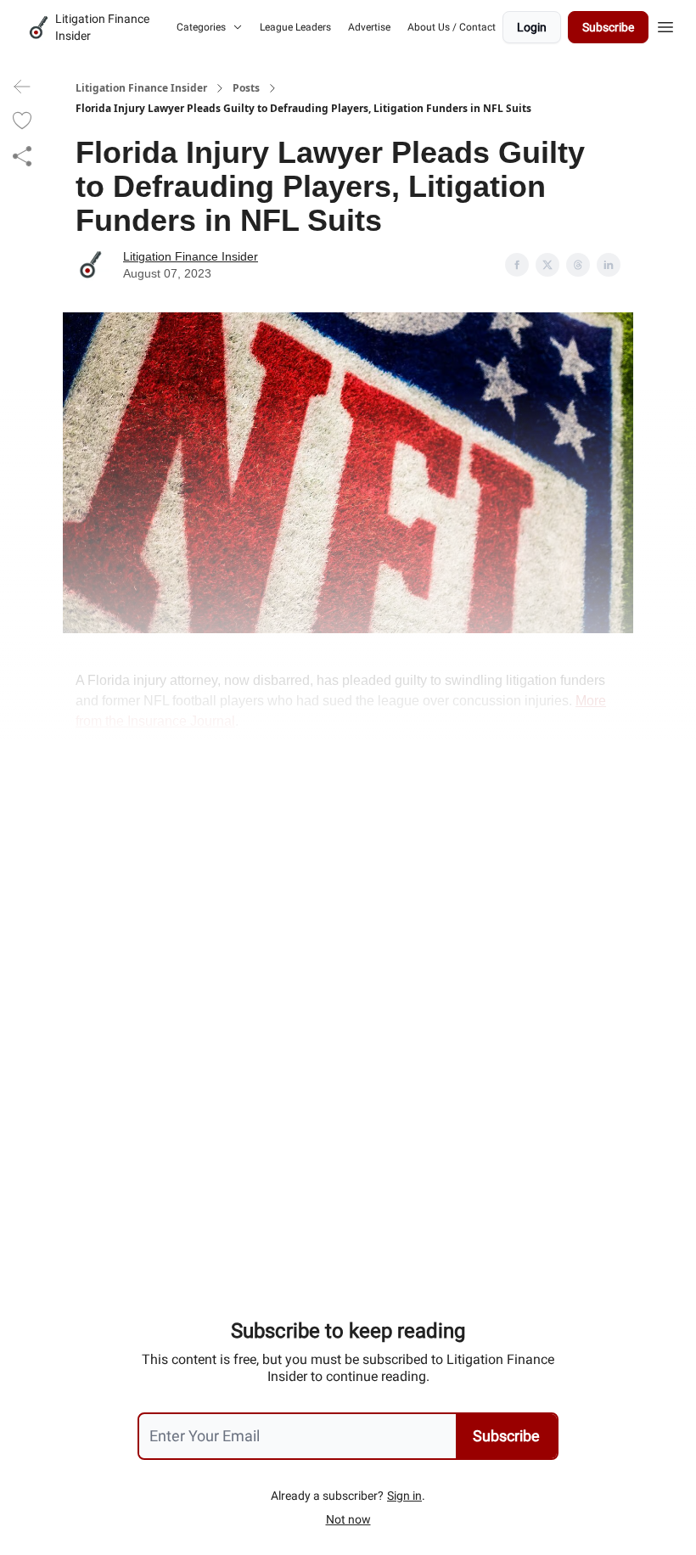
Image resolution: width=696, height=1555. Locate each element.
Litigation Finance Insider (141, 88)
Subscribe (608, 27)
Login (532, 27)
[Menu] (665, 24)
